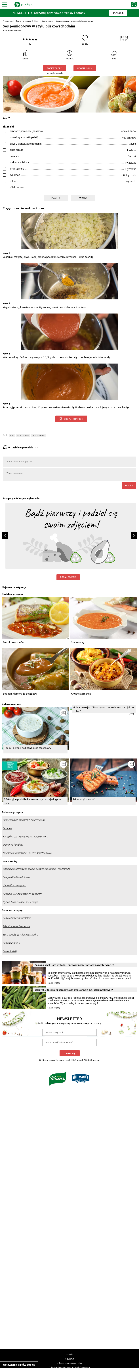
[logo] (23, 4)
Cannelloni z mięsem (14, 885)
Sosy (36, 21)
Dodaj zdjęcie (68, 577)
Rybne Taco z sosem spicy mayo (20, 902)
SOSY (12, 435)
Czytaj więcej (53, 983)
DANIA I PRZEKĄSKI (38, 435)
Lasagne (7, 828)
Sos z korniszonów (13, 642)
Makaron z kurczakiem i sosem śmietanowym (27, 853)
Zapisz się (69, 1053)
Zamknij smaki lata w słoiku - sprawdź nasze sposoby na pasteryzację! (74, 965)
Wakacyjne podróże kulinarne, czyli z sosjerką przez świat (33, 801)
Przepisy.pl (7, 21)
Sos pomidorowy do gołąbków (20, 693)
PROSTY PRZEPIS (23, 435)
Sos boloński (9, 951)
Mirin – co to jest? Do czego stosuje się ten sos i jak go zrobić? (103, 709)
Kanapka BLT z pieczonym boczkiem (22, 893)
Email (54, 197)
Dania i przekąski (23, 21)
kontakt (69, 1354)
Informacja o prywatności (69, 1362)
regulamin (69, 1358)
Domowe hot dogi (13, 844)
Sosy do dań (47, 21)
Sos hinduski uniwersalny (16, 918)
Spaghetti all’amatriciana (16, 877)
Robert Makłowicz (15, 30)
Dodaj (129, 485)
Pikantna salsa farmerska (16, 926)
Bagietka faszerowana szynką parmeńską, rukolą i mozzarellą (36, 868)
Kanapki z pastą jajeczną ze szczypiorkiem (25, 836)
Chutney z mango (81, 693)
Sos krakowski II (11, 942)
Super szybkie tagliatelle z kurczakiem (24, 819)
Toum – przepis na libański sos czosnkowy (27, 747)
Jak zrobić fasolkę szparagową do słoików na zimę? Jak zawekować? (74, 989)
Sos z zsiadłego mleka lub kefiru (20, 934)
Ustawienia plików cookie (19, 1364)
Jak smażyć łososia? (84, 799)
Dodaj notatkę (72, 418)
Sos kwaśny (77, 642)
